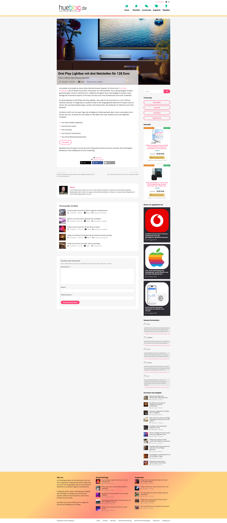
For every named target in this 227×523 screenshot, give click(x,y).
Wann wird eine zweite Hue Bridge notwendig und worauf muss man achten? (160, 419)
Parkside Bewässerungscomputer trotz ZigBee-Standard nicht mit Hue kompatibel (76, 175)
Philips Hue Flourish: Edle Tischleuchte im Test (154, 486)
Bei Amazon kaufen (157, 157)
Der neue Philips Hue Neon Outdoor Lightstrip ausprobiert (154, 493)
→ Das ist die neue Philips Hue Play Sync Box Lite (156, 359)
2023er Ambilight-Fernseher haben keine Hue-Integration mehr (160, 433)
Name (63, 287)
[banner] (72, 7)
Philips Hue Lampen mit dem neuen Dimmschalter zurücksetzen (160, 440)
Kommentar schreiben (96, 82)
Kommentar (65, 267)
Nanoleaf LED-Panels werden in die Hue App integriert (115, 494)
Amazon (95, 160)
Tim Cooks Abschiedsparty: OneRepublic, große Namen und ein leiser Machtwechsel (156, 272)
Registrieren (157, 118)
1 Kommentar (97, 246)
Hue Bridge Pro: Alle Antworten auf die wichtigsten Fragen (160, 455)
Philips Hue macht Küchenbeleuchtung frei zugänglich (114, 487)
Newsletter (157, 102)
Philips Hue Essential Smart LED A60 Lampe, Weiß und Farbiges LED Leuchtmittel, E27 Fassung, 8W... (157, 147)
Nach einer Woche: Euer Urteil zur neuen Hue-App (122, 174)
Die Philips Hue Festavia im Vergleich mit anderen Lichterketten (157, 404)
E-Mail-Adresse (66, 295)
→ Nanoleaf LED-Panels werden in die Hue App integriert (157, 387)
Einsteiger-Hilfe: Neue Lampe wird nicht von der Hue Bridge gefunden (160, 448)
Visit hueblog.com (159, 2)
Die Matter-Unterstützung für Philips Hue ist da (158, 427)
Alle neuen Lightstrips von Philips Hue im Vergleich (159, 412)
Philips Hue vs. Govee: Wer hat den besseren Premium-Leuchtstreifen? (154, 500)
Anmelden (157, 113)
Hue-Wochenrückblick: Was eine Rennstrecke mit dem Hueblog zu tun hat (116, 501)
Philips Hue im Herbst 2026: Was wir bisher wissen (114, 507)
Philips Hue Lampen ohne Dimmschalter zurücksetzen (158, 462)
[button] (85, 162)
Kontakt (157, 108)
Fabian (82, 82)
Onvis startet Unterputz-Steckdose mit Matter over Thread (154, 309)
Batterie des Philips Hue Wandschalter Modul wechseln (159, 397)
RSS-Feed (113, 520)
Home (98, 520)
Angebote (99, 158)
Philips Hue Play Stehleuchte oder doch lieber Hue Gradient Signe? (154, 480)
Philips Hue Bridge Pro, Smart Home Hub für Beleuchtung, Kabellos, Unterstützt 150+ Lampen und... (157, 184)
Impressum (156, 520)
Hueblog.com (69, 505)
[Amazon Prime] (157, 151)
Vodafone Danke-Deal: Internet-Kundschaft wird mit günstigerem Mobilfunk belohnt (156, 235)
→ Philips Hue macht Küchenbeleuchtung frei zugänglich (157, 334)
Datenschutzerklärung (125, 520)
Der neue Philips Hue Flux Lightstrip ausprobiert (155, 506)
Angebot (101, 160)
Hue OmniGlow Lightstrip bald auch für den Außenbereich (115, 480)
